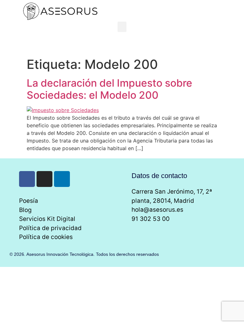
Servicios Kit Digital (47, 218)
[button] (122, 27)
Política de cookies (46, 237)
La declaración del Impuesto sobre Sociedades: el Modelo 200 (109, 89)
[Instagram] (44, 179)
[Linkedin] (62, 179)
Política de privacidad (50, 228)
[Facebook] (27, 179)
